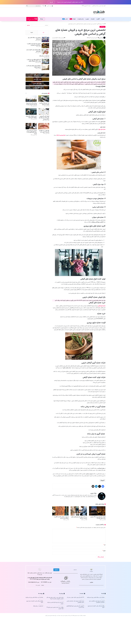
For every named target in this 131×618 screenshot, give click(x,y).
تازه (43, 32)
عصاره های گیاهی (101, 306)
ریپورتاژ (102, 480)
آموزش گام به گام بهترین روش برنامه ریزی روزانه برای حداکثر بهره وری (44, 117)
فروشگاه (41, 19)
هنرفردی (91, 582)
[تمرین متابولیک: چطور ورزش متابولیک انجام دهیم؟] (31, 111)
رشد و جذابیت (81, 19)
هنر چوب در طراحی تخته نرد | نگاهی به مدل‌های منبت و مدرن (61, 517)
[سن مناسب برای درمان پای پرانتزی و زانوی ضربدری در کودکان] (79, 511)
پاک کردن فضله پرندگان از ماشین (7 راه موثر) (44, 103)
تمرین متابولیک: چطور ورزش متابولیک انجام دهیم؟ (31, 116)
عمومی (87, 19)
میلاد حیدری (101, 37)
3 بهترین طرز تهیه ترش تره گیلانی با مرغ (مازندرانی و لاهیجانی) (34, 44)
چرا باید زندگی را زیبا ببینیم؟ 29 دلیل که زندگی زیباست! (31, 103)
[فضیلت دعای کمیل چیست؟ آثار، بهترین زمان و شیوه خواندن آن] (97, 511)
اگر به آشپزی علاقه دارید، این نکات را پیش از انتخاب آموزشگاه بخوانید (34, 60)
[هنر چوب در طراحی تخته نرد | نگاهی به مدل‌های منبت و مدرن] (60, 511)
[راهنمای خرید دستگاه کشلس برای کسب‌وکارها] (45, 39)
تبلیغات (73, 19)
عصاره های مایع (102, 129)
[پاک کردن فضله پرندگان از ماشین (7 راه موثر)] (43, 98)
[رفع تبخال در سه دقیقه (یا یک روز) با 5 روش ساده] (43, 126)
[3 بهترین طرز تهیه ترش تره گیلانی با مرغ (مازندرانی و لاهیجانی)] (45, 45)
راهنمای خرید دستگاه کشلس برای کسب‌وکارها (34, 38)
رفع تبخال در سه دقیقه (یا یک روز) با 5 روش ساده (44, 131)
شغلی (103, 19)
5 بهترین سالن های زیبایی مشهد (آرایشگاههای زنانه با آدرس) (32, 132)
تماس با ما (38, 585)
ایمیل (104, 550)
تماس (65, 19)
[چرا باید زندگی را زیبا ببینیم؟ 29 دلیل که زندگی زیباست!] (31, 98)
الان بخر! (51, 2)
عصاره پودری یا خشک (60, 135)
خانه (104, 24)
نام (104, 545)
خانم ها (93, 19)
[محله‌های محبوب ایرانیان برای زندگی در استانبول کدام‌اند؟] (45, 67)
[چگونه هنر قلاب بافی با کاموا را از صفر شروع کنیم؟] (45, 51)
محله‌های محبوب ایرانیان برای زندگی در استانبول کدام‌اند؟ (33, 66)
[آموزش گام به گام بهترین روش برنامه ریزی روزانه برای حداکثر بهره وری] (43, 111)
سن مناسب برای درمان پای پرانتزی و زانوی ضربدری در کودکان (79, 517)
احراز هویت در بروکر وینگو (44, 56)
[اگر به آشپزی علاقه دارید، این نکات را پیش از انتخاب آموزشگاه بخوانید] (45, 61)
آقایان (98, 19)
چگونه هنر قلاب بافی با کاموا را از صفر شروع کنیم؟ (33, 50)
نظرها (32, 32)
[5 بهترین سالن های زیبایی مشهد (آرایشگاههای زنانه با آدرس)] (31, 126)
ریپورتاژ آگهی (99, 24)
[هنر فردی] (99, 12)
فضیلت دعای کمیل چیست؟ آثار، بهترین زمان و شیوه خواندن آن (97, 517)
